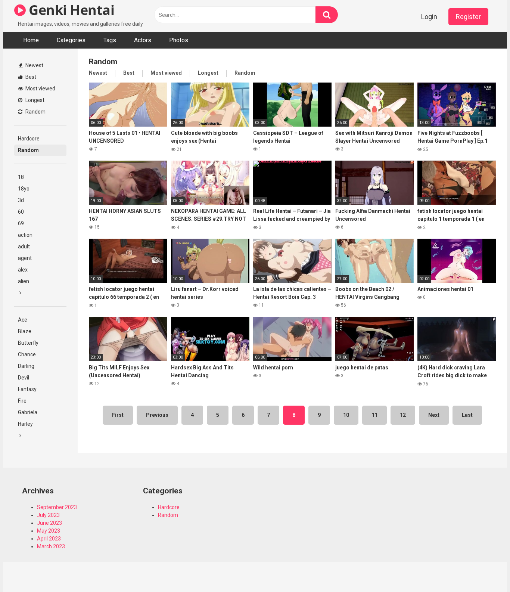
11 (374, 415)
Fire (22, 401)
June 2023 (49, 523)
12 (403, 415)
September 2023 (57, 507)
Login (429, 17)
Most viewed (39, 89)
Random (35, 112)
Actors (142, 40)
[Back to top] (485, 569)
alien (23, 281)
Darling (26, 366)
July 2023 (48, 515)
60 (21, 212)
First (118, 415)
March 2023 (51, 546)
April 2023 (49, 539)
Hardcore (29, 139)
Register (468, 17)
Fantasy (27, 389)
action (25, 235)
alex (23, 270)
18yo (23, 189)
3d (21, 200)
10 (346, 415)
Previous (157, 415)
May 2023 (48, 531)
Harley (25, 424)
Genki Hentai (70, 10)
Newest (33, 65)
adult (24, 246)
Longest (34, 100)
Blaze (24, 331)
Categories (71, 40)
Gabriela (27, 412)
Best (30, 77)
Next (433, 415)
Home (31, 40)
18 (21, 177)
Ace (22, 320)
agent (25, 258)
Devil (23, 378)
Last (467, 415)
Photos (178, 40)
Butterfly (28, 343)
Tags (109, 40)
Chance (27, 354)
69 (21, 223)
